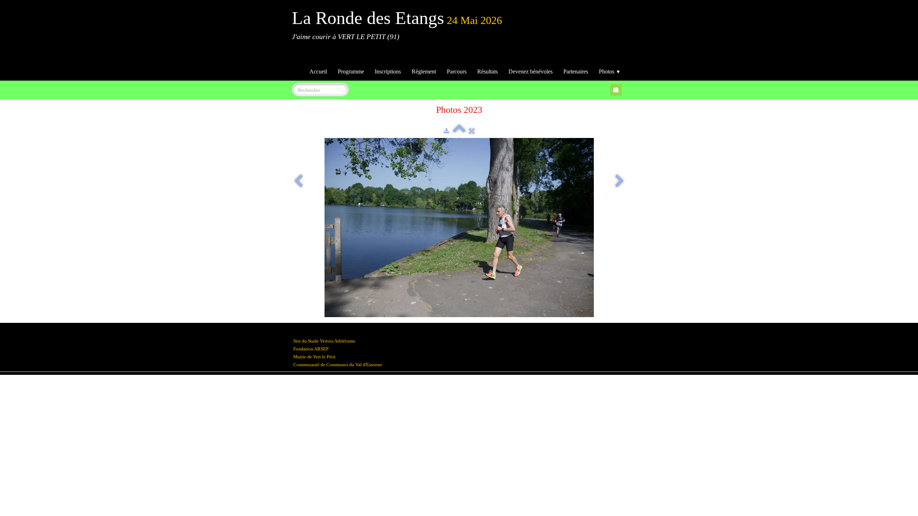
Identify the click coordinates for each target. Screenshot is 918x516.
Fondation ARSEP (310, 349)
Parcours (457, 71)
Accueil (318, 71)
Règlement (424, 71)
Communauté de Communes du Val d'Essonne (337, 364)
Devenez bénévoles (530, 71)
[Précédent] (298, 182)
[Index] (459, 131)
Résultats (487, 71)
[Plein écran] (471, 131)
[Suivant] (620, 182)
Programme (351, 71)
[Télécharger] (446, 131)
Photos (610, 71)
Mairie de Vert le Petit (314, 356)
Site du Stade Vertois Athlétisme (324, 341)
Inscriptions (388, 71)
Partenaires (575, 71)
